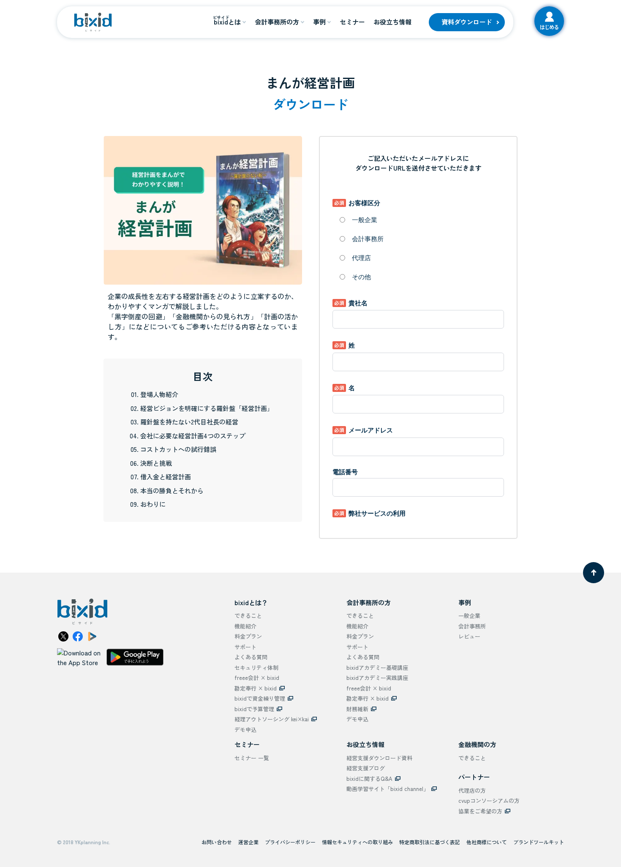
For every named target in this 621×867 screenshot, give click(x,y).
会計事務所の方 (277, 21)
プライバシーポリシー (290, 841)
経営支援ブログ (365, 768)
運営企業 (248, 841)
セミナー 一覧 (251, 758)
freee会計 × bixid (256, 678)
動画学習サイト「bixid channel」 (387, 789)
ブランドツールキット (538, 841)
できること (248, 616)
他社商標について (486, 841)
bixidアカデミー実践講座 (377, 678)
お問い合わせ (217, 841)
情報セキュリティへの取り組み (357, 841)
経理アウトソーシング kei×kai (271, 719)
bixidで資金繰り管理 (259, 698)
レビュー (469, 636)
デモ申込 (245, 730)
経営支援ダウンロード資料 (379, 758)
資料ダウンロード (466, 21)
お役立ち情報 (392, 21)
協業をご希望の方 (480, 811)
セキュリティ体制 (256, 667)
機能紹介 (245, 626)
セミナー (352, 21)
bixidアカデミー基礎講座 (377, 667)
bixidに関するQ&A (369, 779)
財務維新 (357, 709)
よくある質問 (250, 657)
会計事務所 (472, 626)
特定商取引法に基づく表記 (429, 841)
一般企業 (469, 616)
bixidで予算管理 (254, 709)
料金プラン (248, 636)
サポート (245, 647)
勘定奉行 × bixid (255, 688)
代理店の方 (472, 790)
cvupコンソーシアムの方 (489, 800)
